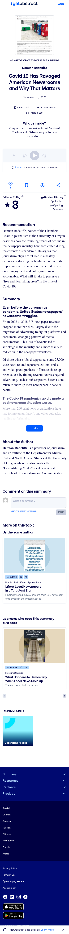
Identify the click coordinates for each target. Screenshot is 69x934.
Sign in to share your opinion (23, 511)
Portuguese (8, 840)
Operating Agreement (14, 881)
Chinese (7, 834)
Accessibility (9, 888)
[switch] (34, 155)
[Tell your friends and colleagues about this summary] (58, 185)
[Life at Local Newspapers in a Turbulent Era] (34, 555)
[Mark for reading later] (26, 185)
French (6, 847)
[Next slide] (64, 696)
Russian (7, 827)
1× (14, 155)
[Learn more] (22, 196)
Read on (34, 428)
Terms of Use (9, 875)
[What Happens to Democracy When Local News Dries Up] (34, 646)
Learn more (47, 929)
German (7, 814)
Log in (18, 167)
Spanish (7, 821)
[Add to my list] (42, 185)
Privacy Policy (10, 868)
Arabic (6, 853)
